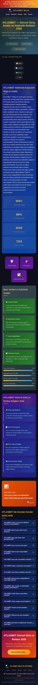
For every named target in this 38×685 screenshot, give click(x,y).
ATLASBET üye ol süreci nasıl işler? (19, 545)
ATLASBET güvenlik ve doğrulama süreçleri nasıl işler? (19, 623)
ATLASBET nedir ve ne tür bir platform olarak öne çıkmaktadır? (19, 523)
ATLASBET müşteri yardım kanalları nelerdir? (19, 608)
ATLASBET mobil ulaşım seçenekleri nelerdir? (19, 594)
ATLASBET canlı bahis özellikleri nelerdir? (19, 572)
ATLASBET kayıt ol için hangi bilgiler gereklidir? (19, 552)
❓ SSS (19, 77)
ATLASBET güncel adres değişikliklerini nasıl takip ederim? (19, 579)
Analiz (8, 14)
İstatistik (14, 14)
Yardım (30, 14)
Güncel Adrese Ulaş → (19, 652)
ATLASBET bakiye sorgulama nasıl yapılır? (19, 566)
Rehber (20, 14)
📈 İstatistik (19, 68)
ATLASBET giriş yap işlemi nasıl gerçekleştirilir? (19, 538)
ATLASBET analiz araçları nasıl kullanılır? (19, 601)
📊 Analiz (19, 63)
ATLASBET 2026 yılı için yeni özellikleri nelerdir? (19, 615)
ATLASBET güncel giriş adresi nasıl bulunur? (19, 530)
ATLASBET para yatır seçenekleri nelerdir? (19, 559)
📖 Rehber (19, 72)
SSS (25, 14)
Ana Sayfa (4, 57)
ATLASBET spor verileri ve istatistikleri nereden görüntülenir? (19, 586)
